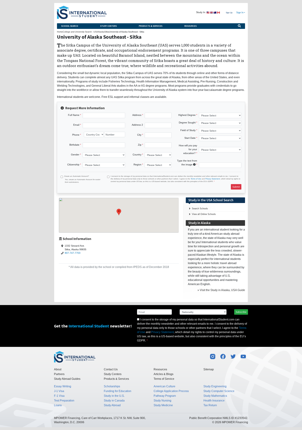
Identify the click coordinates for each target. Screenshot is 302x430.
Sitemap (208, 369)
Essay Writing (62, 386)
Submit (236, 186)
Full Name (73, 115)
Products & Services (150, 26)
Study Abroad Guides (67, 378)
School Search (69, 26)
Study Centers (108, 26)
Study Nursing (162, 400)
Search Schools (200, 208)
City (139, 134)
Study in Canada (114, 400)
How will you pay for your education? (188, 149)
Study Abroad (112, 405)
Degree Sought (187, 122)
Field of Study (188, 130)
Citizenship (73, 164)
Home (60, 32)
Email (76, 124)
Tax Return (210, 405)
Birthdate (74, 144)
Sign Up (229, 13)
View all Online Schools (204, 214)
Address (136, 115)
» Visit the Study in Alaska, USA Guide (221, 290)
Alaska (101, 32)
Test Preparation (64, 400)
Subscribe (241, 311)
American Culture (164, 386)
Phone (75, 134)
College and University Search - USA (80, 32)
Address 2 (137, 124)
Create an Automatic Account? (76, 176)
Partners (59, 374)
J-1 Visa (59, 391)
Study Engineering (214, 386)
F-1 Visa (59, 395)
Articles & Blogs (163, 374)
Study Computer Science (218, 391)
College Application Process (171, 391)
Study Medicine (163, 405)
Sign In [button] (239, 12)
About (57, 369)
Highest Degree (187, 115)
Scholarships (112, 386)
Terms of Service (164, 378)
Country (137, 154)
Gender (75, 154)
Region (137, 164)
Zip (139, 144)
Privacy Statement (212, 179)
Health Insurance (214, 400)
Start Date (190, 138)
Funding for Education (117, 391)
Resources (190, 26)
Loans (58, 405)
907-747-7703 (72, 253)
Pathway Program (165, 395)
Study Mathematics (215, 395)
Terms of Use (196, 179)
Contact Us (111, 369)
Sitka (106, 32)
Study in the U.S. (114, 395)
